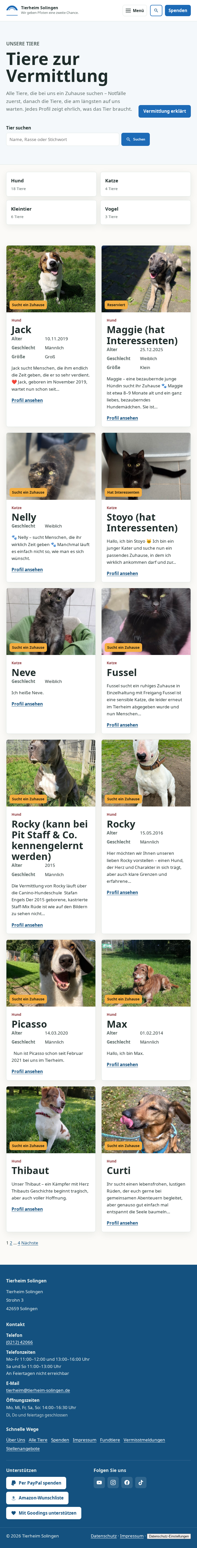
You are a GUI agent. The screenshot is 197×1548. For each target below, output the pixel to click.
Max (117, 1023)
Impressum (84, 1440)
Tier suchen (18, 128)
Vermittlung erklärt (164, 111)
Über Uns (15, 1440)
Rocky (121, 823)
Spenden (178, 10)
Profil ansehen (27, 400)
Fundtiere (110, 1440)
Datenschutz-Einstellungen (169, 1536)
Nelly (24, 516)
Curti (119, 1170)
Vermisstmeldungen (144, 1440)
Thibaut (30, 1170)
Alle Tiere (38, 1440)
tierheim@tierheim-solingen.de (38, 1390)
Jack (21, 329)
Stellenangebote (23, 1448)
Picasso (29, 1023)
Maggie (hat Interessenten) (142, 335)
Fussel (122, 672)
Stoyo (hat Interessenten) (142, 522)
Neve (24, 672)
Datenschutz (104, 1536)
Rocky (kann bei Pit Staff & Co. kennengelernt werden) (50, 840)
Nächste (29, 1243)
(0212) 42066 (19, 1342)
